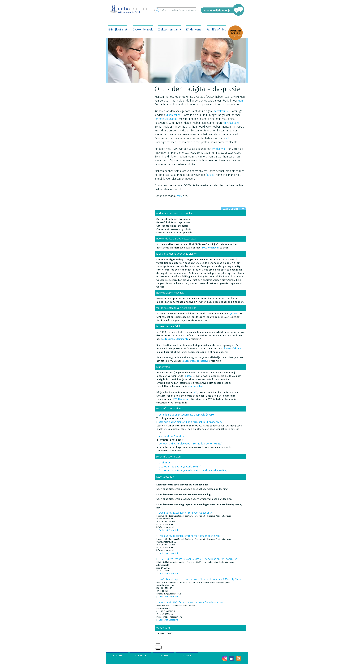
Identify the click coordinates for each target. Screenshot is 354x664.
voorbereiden (195, 386)
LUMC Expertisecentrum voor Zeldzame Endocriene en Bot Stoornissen (199, 559)
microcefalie (231, 122)
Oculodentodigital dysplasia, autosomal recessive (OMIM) (193, 470)
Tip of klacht (140, 655)
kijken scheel (173, 115)
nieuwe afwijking (232, 348)
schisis (229, 138)
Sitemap (187, 655)
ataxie (210, 174)
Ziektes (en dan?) (169, 29)
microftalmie (221, 111)
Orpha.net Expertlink (168, 530)
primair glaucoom (166, 119)
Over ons (117, 655)
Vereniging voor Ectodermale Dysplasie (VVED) (186, 414)
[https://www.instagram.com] (224, 658)
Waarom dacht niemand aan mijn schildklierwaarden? (190, 422)
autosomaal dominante (175, 339)
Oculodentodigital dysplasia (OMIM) (180, 466)
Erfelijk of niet (117, 29)
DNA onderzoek (210, 247)
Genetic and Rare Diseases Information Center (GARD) (190, 443)
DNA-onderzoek (143, 29)
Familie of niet (216, 29)
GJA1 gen (233, 313)
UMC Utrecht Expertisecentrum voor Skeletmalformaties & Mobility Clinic (200, 579)
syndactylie (219, 148)
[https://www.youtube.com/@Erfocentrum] (238, 658)
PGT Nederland (181, 399)
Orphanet (164, 462)
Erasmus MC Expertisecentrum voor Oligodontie (186, 512)
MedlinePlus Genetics (171, 436)
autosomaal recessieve (196, 360)
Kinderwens (193, 29)
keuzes (187, 376)
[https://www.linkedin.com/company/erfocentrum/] (231, 658)
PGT (195, 392)
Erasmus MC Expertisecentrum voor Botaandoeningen (189, 535)
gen (240, 100)
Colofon (163, 655)
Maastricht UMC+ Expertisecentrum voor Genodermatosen (191, 602)
